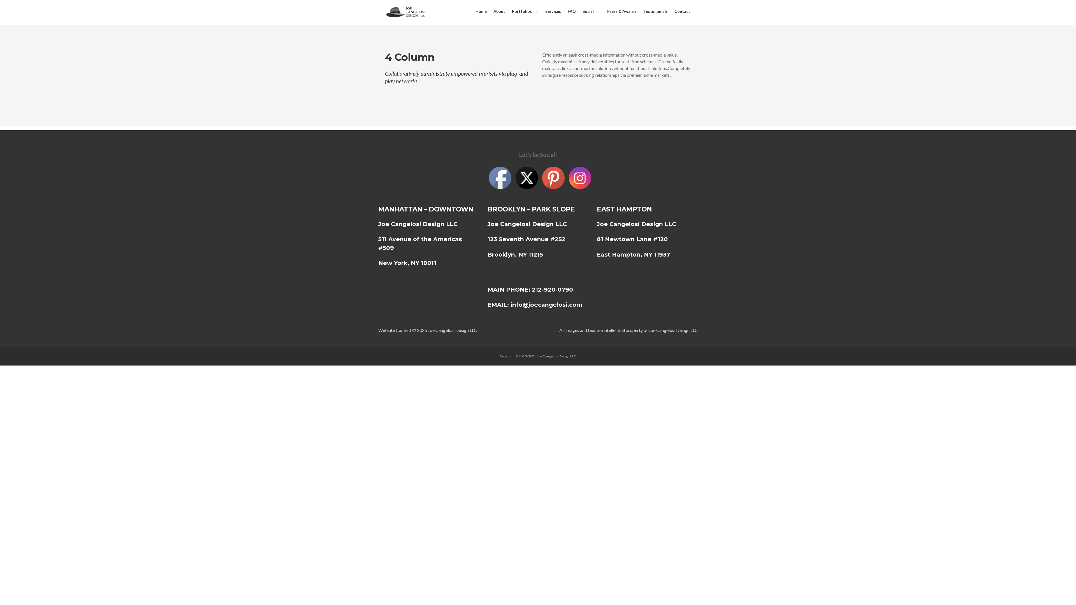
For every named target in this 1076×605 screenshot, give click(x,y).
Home (481, 11)
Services (553, 11)
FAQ (572, 11)
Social (588, 11)
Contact (682, 11)
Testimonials (655, 11)
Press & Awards (622, 11)
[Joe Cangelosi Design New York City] (406, 11)
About (499, 11)
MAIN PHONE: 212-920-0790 (530, 289)
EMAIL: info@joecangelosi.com (535, 304)
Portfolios (522, 11)
